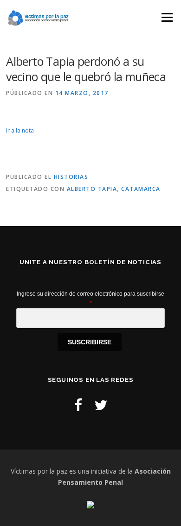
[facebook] (78, 404)
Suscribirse (89, 342)
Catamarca (141, 189)
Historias (71, 177)
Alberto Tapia (92, 189)
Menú (166, 17)
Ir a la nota (20, 130)
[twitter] (100, 404)
